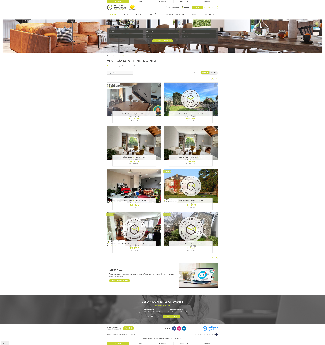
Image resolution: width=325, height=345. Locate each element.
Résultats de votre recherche (127, 56)
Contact (197, 7)
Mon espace (211, 7)
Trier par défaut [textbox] (112, 73)
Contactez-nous (171, 317)
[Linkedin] (184, 328)
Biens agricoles (184, 1)
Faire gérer (154, 14)
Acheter (113, 14)
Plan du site (132, 334)
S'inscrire (128, 328)
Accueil (109, 56)
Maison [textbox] (112, 31)
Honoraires (115, 334)
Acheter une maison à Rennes (165, 338)
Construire (162, 1)
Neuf (140, 1)
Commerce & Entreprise (175, 14)
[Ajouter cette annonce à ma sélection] (159, 85)
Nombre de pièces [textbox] (115, 36)
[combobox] (126, 31)
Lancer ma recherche (162, 41)
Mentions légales (123, 334)
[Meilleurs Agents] (210, 328)
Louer (126, 14)
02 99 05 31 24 (152, 316)
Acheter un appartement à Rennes (150, 338)
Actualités (186, 7)
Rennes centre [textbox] (149, 31)
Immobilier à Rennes (178, 338)
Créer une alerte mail (119, 280)
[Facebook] (174, 328)
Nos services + (209, 14)
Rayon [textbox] (184, 31)
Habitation (118, 1)
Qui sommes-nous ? (173, 7)
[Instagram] (179, 328)
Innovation (206, 1)
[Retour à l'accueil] (117, 7)
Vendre (139, 14)
